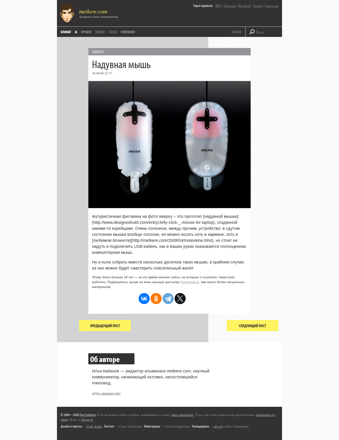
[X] (180, 298)
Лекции (100, 32)
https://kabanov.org (106, 394)
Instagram (271, 5)
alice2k (218, 426)
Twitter (257, 5)
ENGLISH (236, 32)
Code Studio (94, 426)
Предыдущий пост (105, 325)
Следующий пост (252, 325)
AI (76, 32)
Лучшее (86, 32)
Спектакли (128, 32)
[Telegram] (168, 298)
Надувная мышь (121, 64)
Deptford (87, 419)
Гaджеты (98, 51)
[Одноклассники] (156, 298)
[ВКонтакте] (144, 298)
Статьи (112, 32)
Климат (66, 32)
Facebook (244, 5)
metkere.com (93, 11)
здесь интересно (182, 415)
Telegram (229, 5)
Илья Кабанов (87, 414)
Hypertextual (189, 282)
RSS (218, 5)
